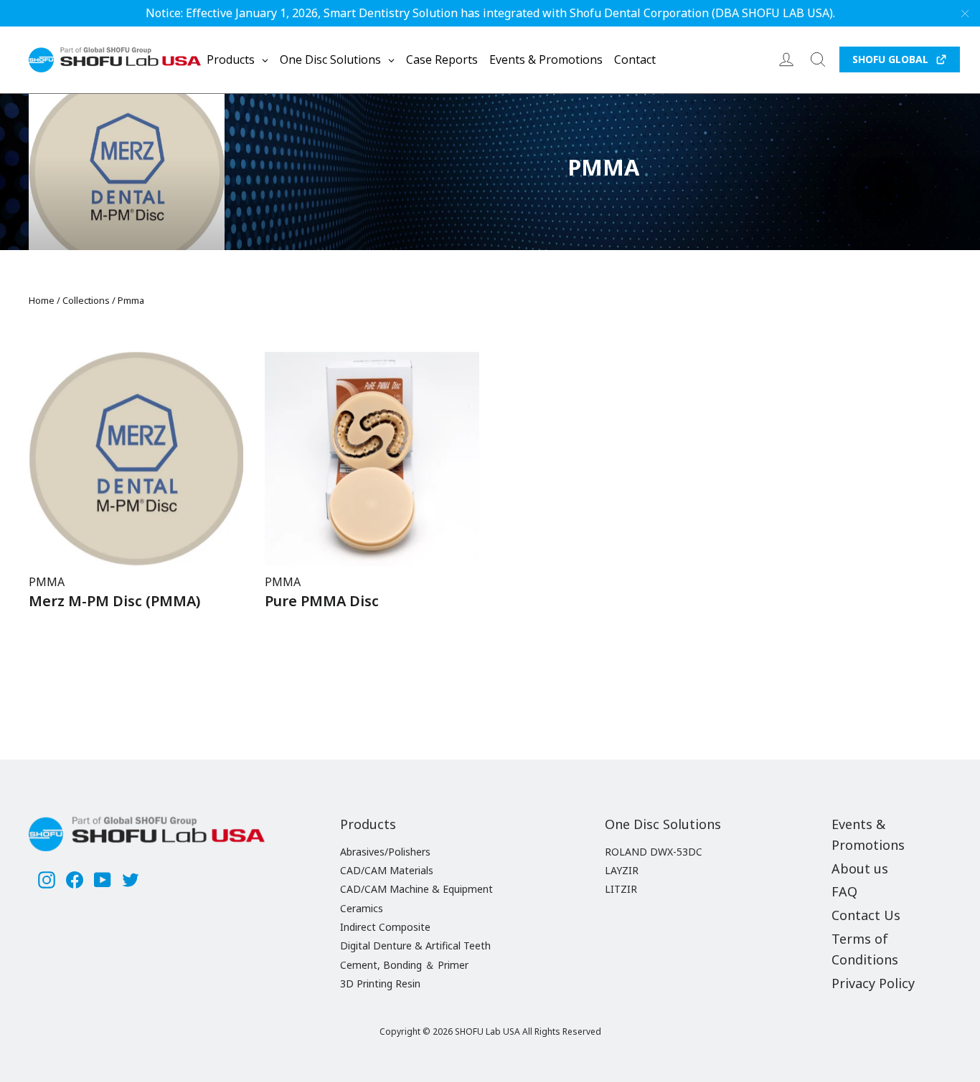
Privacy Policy (873, 983)
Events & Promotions (868, 834)
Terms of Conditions (864, 949)
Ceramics (361, 908)
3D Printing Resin (380, 983)
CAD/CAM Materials (386, 870)
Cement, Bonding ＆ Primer (404, 965)
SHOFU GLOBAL (890, 59)
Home (42, 300)
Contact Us (865, 915)
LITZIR (621, 889)
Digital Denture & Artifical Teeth (415, 945)
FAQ (844, 891)
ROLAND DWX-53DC (653, 851)
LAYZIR (622, 870)
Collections (86, 300)
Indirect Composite (385, 927)
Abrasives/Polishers (385, 851)
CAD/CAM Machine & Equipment (416, 889)
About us (859, 868)
